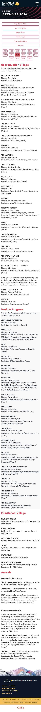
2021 (23, 51)
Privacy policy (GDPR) (10, 691)
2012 (11, 59)
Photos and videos (8, 686)
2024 (5, 51)
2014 (29, 55)
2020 (29, 51)
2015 (23, 55)
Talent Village (20, 37)
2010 (23, 59)
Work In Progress (20, 28)
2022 (17, 51)
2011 (17, 59)
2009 (29, 59)
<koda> (21, 702)
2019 (36, 51)
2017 (11, 55)
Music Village (20, 32)
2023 (11, 51)
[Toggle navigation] (37, 3)
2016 (17, 55)
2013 (36, 55)
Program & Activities (20, 41)
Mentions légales (8, 688)
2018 (5, 55)
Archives (20, 45)
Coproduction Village (20, 24)
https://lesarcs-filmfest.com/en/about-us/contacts (25, 701)
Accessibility (7, 693)
